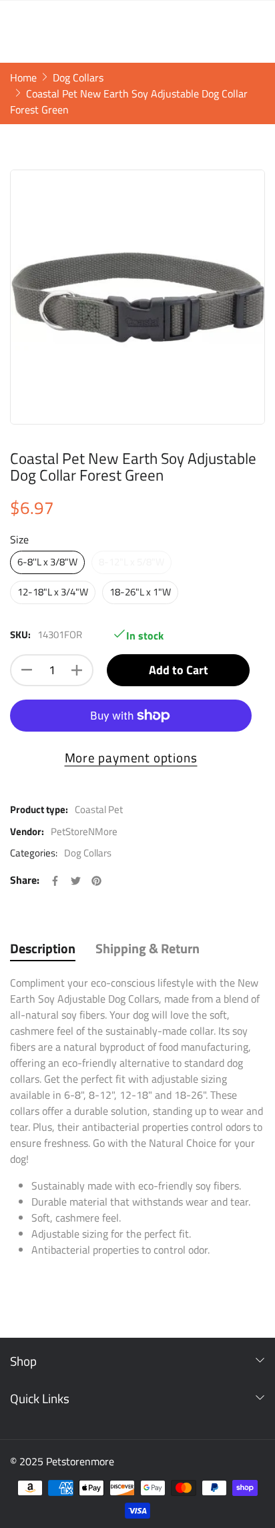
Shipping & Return (147, 949)
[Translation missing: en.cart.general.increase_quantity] (77, 670)
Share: (24, 880)
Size (19, 539)
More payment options (131, 757)
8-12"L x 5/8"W (131, 561)
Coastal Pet (99, 809)
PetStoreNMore (84, 831)
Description (42, 949)
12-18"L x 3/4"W (52, 591)
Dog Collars (87, 853)
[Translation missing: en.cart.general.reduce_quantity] (27, 670)
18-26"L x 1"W (140, 591)
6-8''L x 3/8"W (47, 561)
